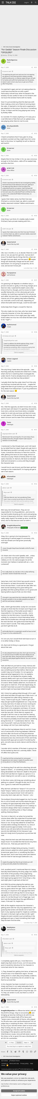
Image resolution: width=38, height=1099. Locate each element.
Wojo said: (7, 492)
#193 (35, 533)
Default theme (15, 1061)
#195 (35, 1007)
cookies (15, 1078)
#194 (35, 935)
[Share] (32, 67)
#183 (35, 155)
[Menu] (2, 2)
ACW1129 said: (6, 229)
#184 (35, 175)
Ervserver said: (6, 71)
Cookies (5, 1061)
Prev (12, 1042)
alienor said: (6, 488)
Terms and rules (14, 1063)
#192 (35, 484)
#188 (35, 332)
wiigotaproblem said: (8, 434)
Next (25, 1042)
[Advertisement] (19, 25)
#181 (35, 67)
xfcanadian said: (7, 939)
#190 (35, 403)
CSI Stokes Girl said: (8, 336)
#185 (35, 215)
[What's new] (32, 2)
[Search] (36, 2)
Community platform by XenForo (17, 1069)
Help (31, 1063)
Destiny (4, 55)
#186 (35, 249)
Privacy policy (24, 1063)
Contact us (4, 1063)
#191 (35, 430)
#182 (35, 133)
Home (3, 1065)
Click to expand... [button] (19, 352)
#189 (35, 366)
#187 (35, 280)
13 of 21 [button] (19, 1042)
